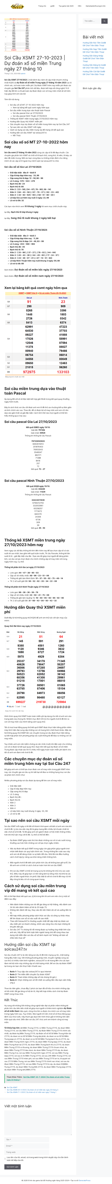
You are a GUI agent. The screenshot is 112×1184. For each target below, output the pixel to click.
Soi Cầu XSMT (12, 1087)
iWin (79, 6)
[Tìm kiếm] (104, 21)
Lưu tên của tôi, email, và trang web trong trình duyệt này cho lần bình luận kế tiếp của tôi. (37, 1158)
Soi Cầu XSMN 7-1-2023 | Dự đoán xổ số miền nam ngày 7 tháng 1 (31, 1092)
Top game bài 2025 (66, 6)
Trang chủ (42, 6)
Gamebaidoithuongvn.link (95, 6)
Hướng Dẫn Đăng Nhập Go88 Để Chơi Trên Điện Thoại (93, 58)
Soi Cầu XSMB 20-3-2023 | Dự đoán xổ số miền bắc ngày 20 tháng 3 (32, 1090)
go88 (52, 6)
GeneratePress (84, 1180)
